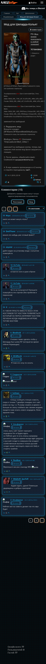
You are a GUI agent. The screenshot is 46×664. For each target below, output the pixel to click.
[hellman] (6, 395)
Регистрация (17, 202)
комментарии (36, 29)
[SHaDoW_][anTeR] (6, 481)
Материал (30, 216)
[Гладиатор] (6, 375)
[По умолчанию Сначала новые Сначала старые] (35, 208)
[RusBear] (6, 461)
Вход (31, 202)
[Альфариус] (6, 425)
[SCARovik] (6, 358)
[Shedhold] (6, 334)
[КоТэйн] (6, 267)
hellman (38, 180)
